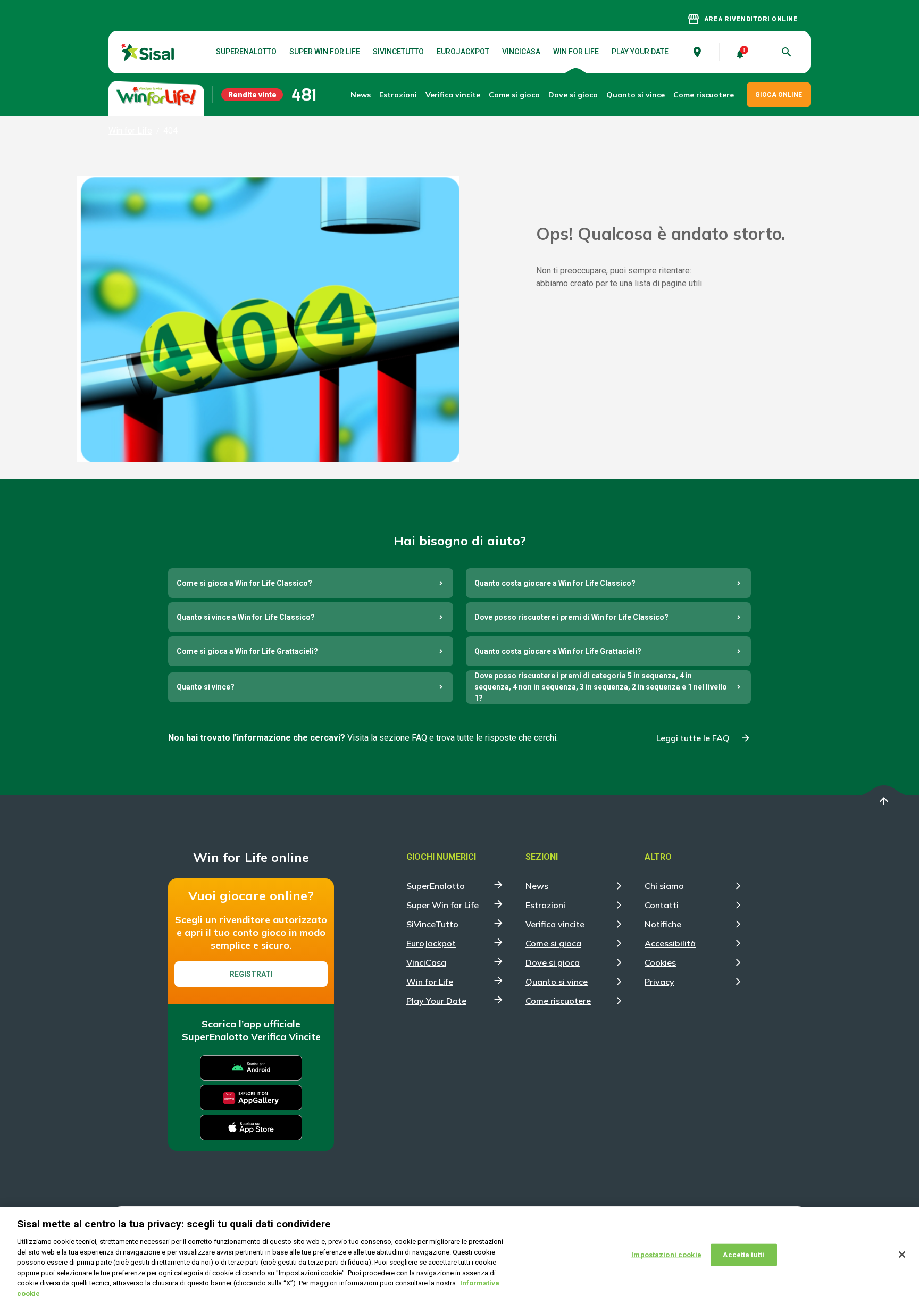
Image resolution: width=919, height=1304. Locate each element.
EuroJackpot (463, 52)
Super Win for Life (324, 52)
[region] (459, 1255)
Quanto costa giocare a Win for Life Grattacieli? (557, 651)
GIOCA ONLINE (778, 94)
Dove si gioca (573, 94)
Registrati (251, 974)
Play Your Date (640, 52)
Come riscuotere (703, 94)
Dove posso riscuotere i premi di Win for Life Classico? (571, 617)
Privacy (659, 981)
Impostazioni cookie (666, 1255)
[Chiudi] (902, 1254)
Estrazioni (545, 905)
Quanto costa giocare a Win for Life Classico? (555, 583)
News (360, 94)
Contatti (662, 905)
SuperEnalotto (246, 52)
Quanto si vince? (206, 687)
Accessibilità (670, 943)
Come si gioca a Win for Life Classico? (244, 583)
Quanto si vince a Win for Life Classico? (246, 617)
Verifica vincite (452, 94)
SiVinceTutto (398, 52)
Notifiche (663, 924)
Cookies (660, 962)
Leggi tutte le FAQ (693, 738)
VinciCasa (521, 52)
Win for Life (576, 52)
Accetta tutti (743, 1255)
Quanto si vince (556, 981)
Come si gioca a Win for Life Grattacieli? (247, 651)
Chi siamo (664, 886)
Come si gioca (553, 943)
